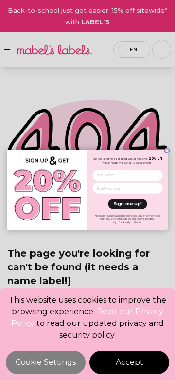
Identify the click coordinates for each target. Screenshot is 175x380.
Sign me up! (127, 203)
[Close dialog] (167, 150)
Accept (129, 362)
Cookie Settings (46, 362)
